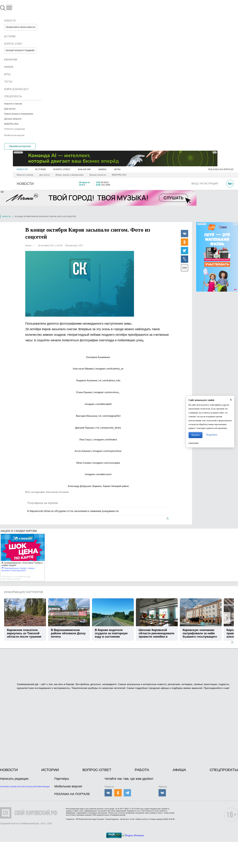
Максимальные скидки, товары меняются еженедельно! (18, 569)
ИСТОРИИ (40, 169)
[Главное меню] (9, 6)
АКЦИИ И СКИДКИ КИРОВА (19, 531)
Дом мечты (44, 175)
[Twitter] (184, 250)
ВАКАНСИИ (84, 169)
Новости (6, 216)
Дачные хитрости (97, 175)
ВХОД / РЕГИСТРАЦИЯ (204, 183)
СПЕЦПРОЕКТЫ (224, 770)
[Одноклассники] (184, 242)
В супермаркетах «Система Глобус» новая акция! (22, 564)
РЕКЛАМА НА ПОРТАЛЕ (220, 169)
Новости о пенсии (25, 175)
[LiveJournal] (184, 259)
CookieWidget (193, 443)
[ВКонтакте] (184, 233)
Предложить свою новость (21, 27)
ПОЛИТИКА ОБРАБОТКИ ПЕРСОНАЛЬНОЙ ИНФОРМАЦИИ (25, 787)
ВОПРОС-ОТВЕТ (61, 169)
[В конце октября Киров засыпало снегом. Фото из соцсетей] (79, 284)
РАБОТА (142, 770)
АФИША (102, 169)
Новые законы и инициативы (69, 175)
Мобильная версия (68, 786)
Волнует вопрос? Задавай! (20, 50)
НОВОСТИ (22, 169)
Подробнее (211, 434)
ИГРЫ (117, 169)
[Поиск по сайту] (3, 7)
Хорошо (195, 435)
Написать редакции (14, 778)
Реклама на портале (20, 146)
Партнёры (61, 778)
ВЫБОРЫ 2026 (119, 175)
